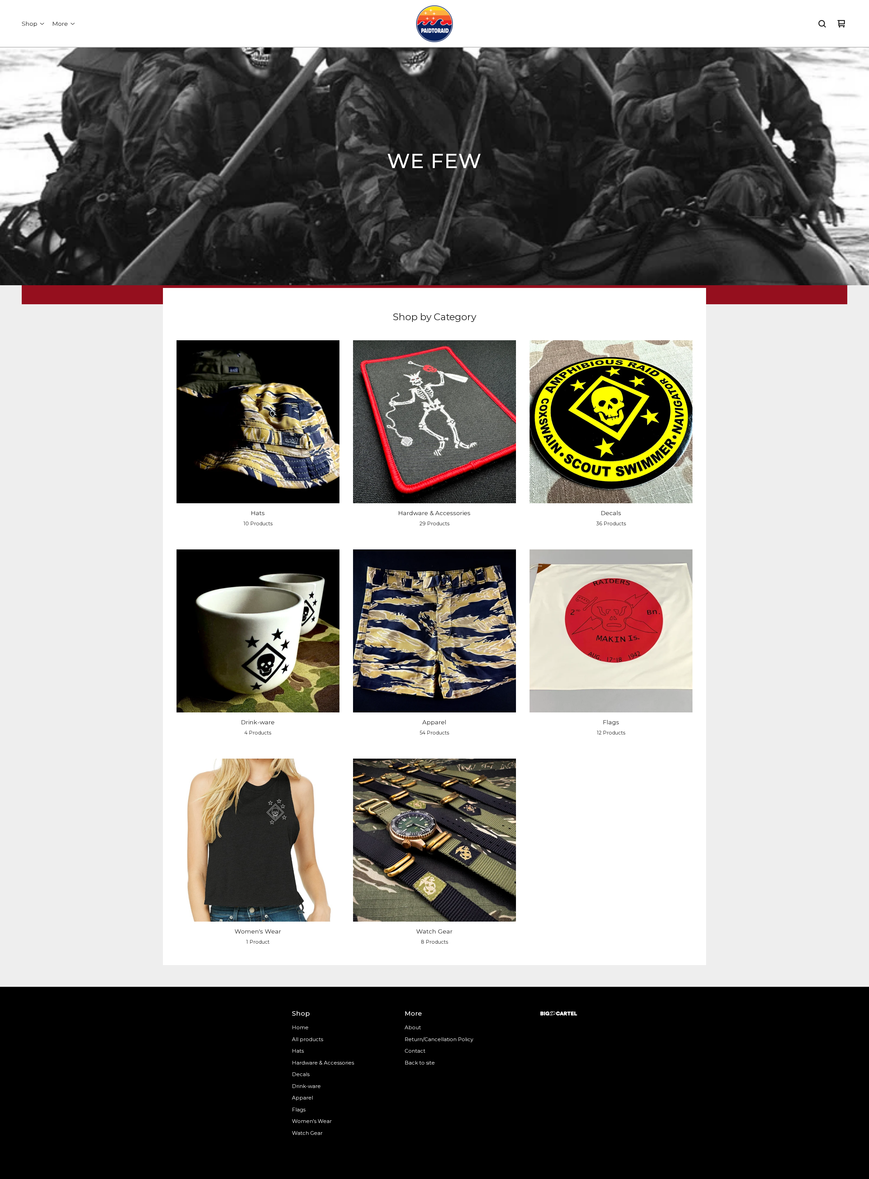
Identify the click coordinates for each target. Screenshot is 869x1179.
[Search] (822, 24)
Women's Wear (312, 1121)
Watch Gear (307, 1133)
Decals (301, 1074)
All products (307, 1039)
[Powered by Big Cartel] (558, 1013)
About (413, 1027)
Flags (299, 1109)
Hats (298, 1051)
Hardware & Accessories (323, 1062)
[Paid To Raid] (434, 23)
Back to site (420, 1062)
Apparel (302, 1097)
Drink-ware (306, 1086)
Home (300, 1027)
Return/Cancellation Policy (439, 1039)
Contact (415, 1051)
